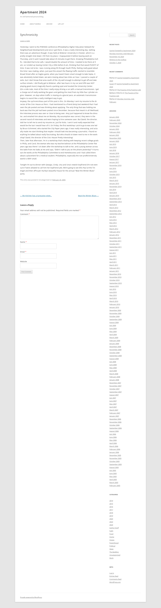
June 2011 (113, 256)
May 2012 (113, 223)
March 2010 (113, 301)
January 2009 (114, 343)
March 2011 (113, 265)
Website (23, 261)
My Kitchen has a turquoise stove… (36, 195)
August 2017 (114, 159)
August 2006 (114, 431)
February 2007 (114, 413)
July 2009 (112, 325)
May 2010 (113, 295)
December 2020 (115, 138)
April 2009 (113, 334)
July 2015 (112, 177)
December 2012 (115, 211)
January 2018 (114, 153)
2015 (111, 504)
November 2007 (115, 386)
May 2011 (113, 259)
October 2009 (114, 316)
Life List (61, 24)
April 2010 (113, 298)
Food (111, 534)
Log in (111, 573)
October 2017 (114, 156)
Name (23, 242)
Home (22, 24)
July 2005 (112, 470)
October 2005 (114, 461)
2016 (111, 507)
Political (112, 546)
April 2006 (113, 443)
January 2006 (114, 452)
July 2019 (112, 144)
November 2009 (115, 313)
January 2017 (114, 162)
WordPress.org (114, 582)
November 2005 (115, 458)
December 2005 (115, 455)
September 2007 (115, 392)
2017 (111, 510)
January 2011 (114, 271)
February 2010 (114, 304)
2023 (111, 522)
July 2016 (112, 168)
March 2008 (113, 374)
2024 (111, 525)
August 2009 (114, 322)
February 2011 (114, 268)
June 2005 (113, 473)
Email (23, 252)
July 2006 (112, 434)
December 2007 (115, 383)
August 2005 (114, 467)
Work (111, 558)
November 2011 (115, 241)
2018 (111, 513)
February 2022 (114, 132)
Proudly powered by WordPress (31, 597)
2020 (111, 519)
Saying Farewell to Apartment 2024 (122, 50)
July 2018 (112, 150)
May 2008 (113, 368)
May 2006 (113, 440)
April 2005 (113, 479)
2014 (111, 501)
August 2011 (114, 250)
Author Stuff (114, 528)
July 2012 (112, 217)
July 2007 (112, 398)
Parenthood (113, 543)
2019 (111, 516)
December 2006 (115, 419)
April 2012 (113, 226)
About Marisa (35, 24)
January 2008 (114, 380)
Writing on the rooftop (117, 60)
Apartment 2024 (33, 12)
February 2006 (114, 449)
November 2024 (115, 123)
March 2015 (113, 180)
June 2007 (113, 401)
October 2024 (114, 126)
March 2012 (113, 229)
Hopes (111, 540)
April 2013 (113, 205)
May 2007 (113, 404)
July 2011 (112, 253)
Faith (111, 531)
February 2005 (114, 485)
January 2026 (114, 117)
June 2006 (113, 437)
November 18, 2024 (116, 57)
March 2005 (113, 482)
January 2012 (114, 235)
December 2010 (115, 274)
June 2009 (113, 328)
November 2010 (115, 277)
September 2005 (115, 464)
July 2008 (112, 362)
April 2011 (113, 262)
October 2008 (114, 353)
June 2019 (113, 147)
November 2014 (115, 186)
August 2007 (114, 395)
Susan (111, 84)
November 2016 (115, 165)
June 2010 (113, 292)
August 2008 (114, 359)
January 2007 (114, 416)
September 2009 (115, 319)
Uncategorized (114, 555)
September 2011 (115, 247)
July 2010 (112, 289)
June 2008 (113, 365)
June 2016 (113, 171)
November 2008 (115, 349)
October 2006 (114, 425)
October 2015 (114, 174)
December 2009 (115, 310)
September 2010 (115, 283)
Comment (25, 214)
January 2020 (114, 141)
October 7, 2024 (115, 63)
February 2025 (114, 120)
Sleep (111, 549)
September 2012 (115, 214)
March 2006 (113, 446)
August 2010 (114, 286)
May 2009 (113, 331)
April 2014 (113, 192)
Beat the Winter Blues (88, 195)
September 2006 (115, 428)
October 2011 (114, 244)
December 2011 (115, 238)
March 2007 (113, 410)
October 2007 (114, 389)
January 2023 (114, 129)
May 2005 (113, 476)
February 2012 (114, 232)
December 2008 (115, 346)
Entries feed (113, 576)
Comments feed (115, 579)
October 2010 (114, 280)
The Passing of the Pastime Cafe (129, 90)
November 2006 (115, 422)
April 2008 (113, 371)
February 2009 (114, 340)
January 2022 (114, 135)
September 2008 (115, 356)
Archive (49, 24)
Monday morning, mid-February (121, 53)
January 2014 (114, 195)
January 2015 (114, 183)
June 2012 (113, 220)
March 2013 (113, 208)
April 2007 (113, 407)
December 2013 (115, 198)
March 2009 (113, 337)
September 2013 (115, 201)
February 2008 (114, 377)
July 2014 (112, 189)
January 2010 (114, 307)
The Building (114, 552)
